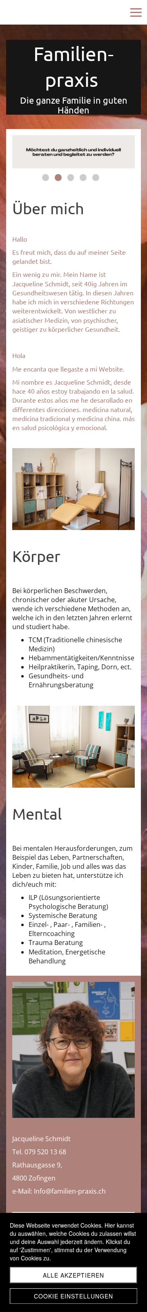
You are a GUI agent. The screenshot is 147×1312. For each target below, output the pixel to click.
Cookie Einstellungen (73, 1296)
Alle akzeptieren (73, 1275)
